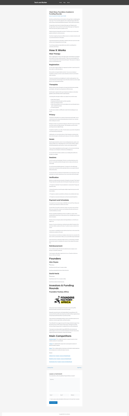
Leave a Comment (52, 16)
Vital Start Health (52, 339)
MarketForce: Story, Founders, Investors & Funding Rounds (60, 358)
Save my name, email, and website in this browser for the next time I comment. (65, 399)
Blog (64, 2)
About (68, 2)
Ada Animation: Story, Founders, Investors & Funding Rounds (60, 361)
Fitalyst (50, 348)
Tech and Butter (40, 2)
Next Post (79, 367)
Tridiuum (51, 343)
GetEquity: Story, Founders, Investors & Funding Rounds (59, 355)
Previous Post (50, 367)
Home (60, 2)
